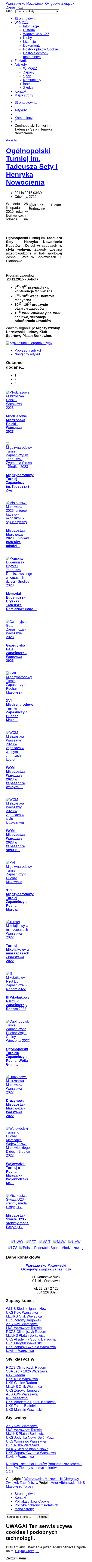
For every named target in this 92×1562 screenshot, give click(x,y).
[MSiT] (45, 1242)
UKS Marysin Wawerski (24, 1343)
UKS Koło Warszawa (22, 1312)
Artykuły (21, 64)
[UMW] (74, 1242)
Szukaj (28, 87)
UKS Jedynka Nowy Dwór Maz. (30, 1437)
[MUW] (59, 1242)
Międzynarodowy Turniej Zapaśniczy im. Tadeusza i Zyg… (20, 482)
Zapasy (28, 72)
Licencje (29, 41)
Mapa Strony (24, 1509)
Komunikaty (32, 80)
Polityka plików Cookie (40, 49)
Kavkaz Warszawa (20, 1351)
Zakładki (21, 61)
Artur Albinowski (63, 1482)
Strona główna (26, 18)
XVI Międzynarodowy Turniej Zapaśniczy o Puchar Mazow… (20, 899)
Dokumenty (31, 45)
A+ (8, 140)
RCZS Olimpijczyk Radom (26, 1332)
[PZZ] (31, 1242)
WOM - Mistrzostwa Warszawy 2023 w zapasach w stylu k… (15, 840)
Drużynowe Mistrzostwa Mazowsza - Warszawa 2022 (15, 1108)
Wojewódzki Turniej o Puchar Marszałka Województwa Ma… (17, 1173)
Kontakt (20, 91)
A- (15, 140)
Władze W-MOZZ (36, 34)
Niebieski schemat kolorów (26, 1464)
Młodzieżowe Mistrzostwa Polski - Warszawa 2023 (16, 423)
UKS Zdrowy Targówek (23, 1320)
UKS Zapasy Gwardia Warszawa (31, 1347)
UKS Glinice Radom (21, 1383)
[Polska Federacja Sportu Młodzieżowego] (52, 1248)
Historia (29, 30)
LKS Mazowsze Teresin (24, 1328)
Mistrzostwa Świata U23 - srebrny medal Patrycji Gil (17, 1221)
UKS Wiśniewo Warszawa (26, 1441)
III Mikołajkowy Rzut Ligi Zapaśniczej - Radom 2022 (17, 1003)
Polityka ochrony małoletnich (35, 55)
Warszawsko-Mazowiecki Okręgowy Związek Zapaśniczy (46, 1267)
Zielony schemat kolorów (38, 1468)
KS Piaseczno (17, 1398)
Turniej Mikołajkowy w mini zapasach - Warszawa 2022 (17, 953)
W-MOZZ (21, 22)
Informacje (31, 26)
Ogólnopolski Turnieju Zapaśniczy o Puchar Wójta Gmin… (17, 1056)
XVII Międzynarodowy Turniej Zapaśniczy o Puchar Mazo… (20, 710)
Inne (26, 84)
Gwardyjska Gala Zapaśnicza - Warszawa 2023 (16, 653)
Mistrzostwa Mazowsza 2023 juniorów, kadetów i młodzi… (17, 538)
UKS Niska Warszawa (23, 1445)
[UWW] (17, 1242)
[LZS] (13, 1248)
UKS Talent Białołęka (22, 1406)
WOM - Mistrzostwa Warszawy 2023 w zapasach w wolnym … (15, 777)
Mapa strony (24, 95)
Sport (27, 76)
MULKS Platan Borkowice (26, 1335)
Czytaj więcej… (27, 1551)
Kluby (27, 38)
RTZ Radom (15, 1375)
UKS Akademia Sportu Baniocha (31, 1339)
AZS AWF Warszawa (22, 1324)
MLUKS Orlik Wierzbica (24, 1316)
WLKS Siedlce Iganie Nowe (27, 1309)
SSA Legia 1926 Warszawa (26, 1371)
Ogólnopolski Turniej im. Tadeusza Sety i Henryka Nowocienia (32, 166)
